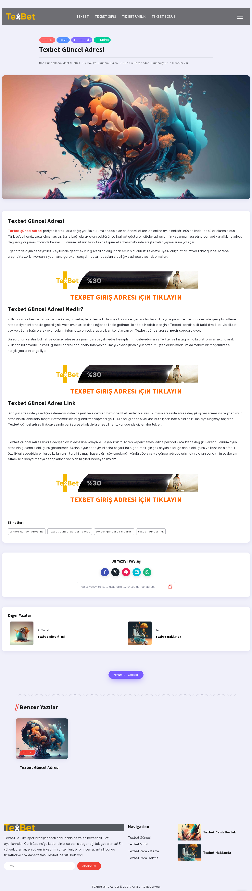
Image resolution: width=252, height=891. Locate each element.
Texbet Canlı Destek (219, 832)
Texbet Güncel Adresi (39, 767)
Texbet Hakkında (168, 636)
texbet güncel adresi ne (27, 531)
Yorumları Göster (126, 675)
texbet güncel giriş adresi (114, 531)
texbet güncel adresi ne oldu (69, 531)
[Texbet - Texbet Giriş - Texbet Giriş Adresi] (20, 16)
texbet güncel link (151, 531)
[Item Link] (42, 738)
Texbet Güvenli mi (51, 636)
